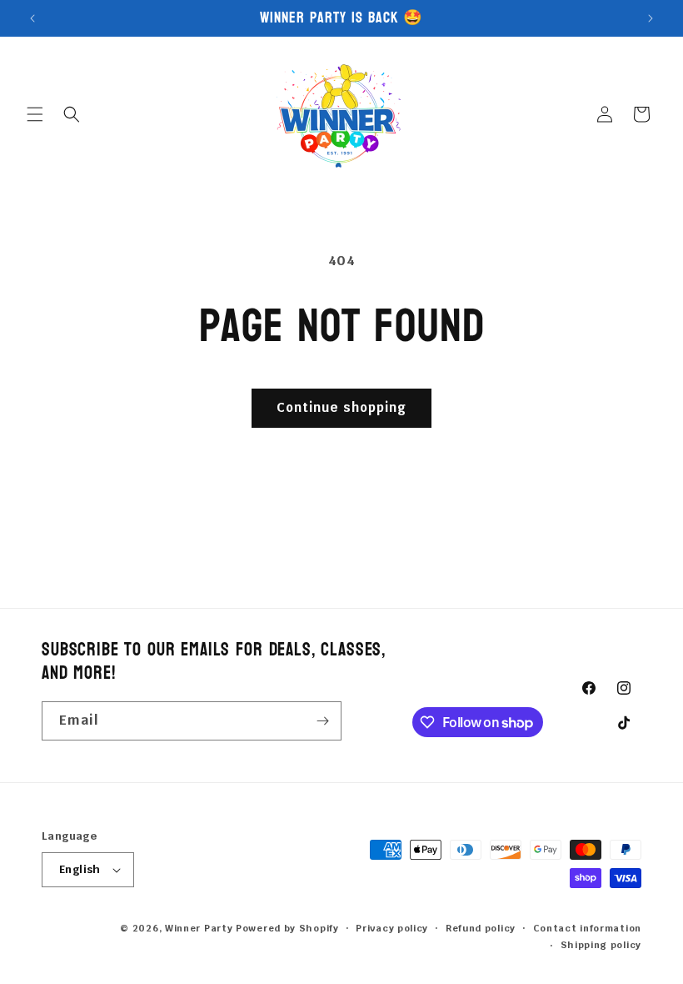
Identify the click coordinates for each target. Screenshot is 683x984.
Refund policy (481, 928)
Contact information (587, 928)
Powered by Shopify (287, 928)
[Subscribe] (322, 721)
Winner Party (198, 928)
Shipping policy (601, 945)
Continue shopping (341, 407)
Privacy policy (392, 928)
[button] (35, 114)
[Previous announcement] (32, 18)
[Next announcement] (650, 18)
